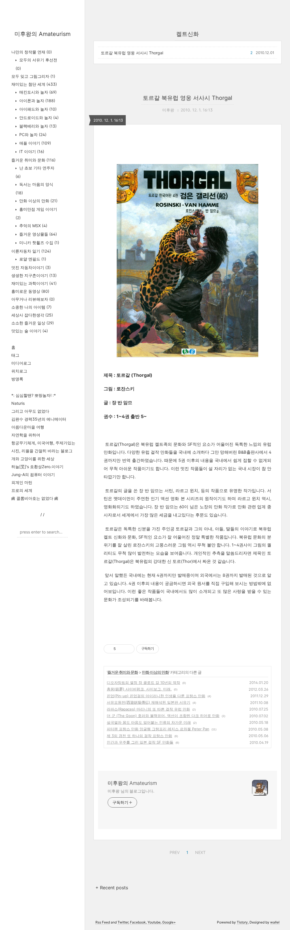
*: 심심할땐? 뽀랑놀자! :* (33, 395)
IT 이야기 (31, 151)
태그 (15, 355)
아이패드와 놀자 (37, 109)
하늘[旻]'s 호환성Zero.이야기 (37, 466)
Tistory (242, 922)
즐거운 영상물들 (37, 234)
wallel (275, 922)
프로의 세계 (21, 490)
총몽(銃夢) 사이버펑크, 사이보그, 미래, (139, 689)
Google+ (169, 922)
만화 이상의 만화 (37, 200)
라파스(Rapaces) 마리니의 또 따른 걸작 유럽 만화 (148, 709)
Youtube (154, 922)
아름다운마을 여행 (27, 427)
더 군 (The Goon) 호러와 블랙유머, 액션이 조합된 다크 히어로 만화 (163, 715)
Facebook (138, 922)
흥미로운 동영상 (30, 291)
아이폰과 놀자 (36, 100)
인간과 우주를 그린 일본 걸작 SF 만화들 (140, 742)
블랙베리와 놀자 (37, 126)
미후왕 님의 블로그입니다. (131, 791)
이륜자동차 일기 (31, 251)
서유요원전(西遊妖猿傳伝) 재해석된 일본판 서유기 (148, 702)
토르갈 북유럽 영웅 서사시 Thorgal (132, 52)
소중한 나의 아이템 (31, 307)
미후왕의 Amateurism (42, 34)
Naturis (18, 403)
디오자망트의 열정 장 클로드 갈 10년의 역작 (143, 682)
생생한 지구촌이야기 (34, 275)
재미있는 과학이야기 (34, 283)
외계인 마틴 (21, 482)
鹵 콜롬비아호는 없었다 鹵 (34, 498)
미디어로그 (21, 363)
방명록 (17, 378)
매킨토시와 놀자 (37, 92)
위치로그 (19, 371)
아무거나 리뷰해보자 (33, 299)
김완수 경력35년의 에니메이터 (38, 419)
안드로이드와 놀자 (38, 117)
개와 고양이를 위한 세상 (32, 458)
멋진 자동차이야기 (31, 267)
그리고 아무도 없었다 (30, 411)
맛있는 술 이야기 (29, 330)
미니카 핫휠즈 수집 (38, 242)
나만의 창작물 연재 (31, 51)
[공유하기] (121, 649)
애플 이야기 (34, 143)
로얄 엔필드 (32, 259)
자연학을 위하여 (25, 434)
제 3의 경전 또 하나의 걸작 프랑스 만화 (139, 735)
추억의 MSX (32, 225)
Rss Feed (102, 922)
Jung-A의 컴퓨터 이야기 (33, 474)
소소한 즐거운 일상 (32, 322)
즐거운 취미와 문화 (33, 160)
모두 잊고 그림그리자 (33, 76)
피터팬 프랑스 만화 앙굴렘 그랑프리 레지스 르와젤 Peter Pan (158, 729)
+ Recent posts (111, 887)
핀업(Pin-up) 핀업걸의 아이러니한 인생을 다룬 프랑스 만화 (156, 696)
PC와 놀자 (32, 134)
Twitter (123, 922)
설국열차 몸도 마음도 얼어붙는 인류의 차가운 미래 (149, 722)
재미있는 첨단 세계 (34, 84)
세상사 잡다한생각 (32, 315)
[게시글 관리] (128, 649)
